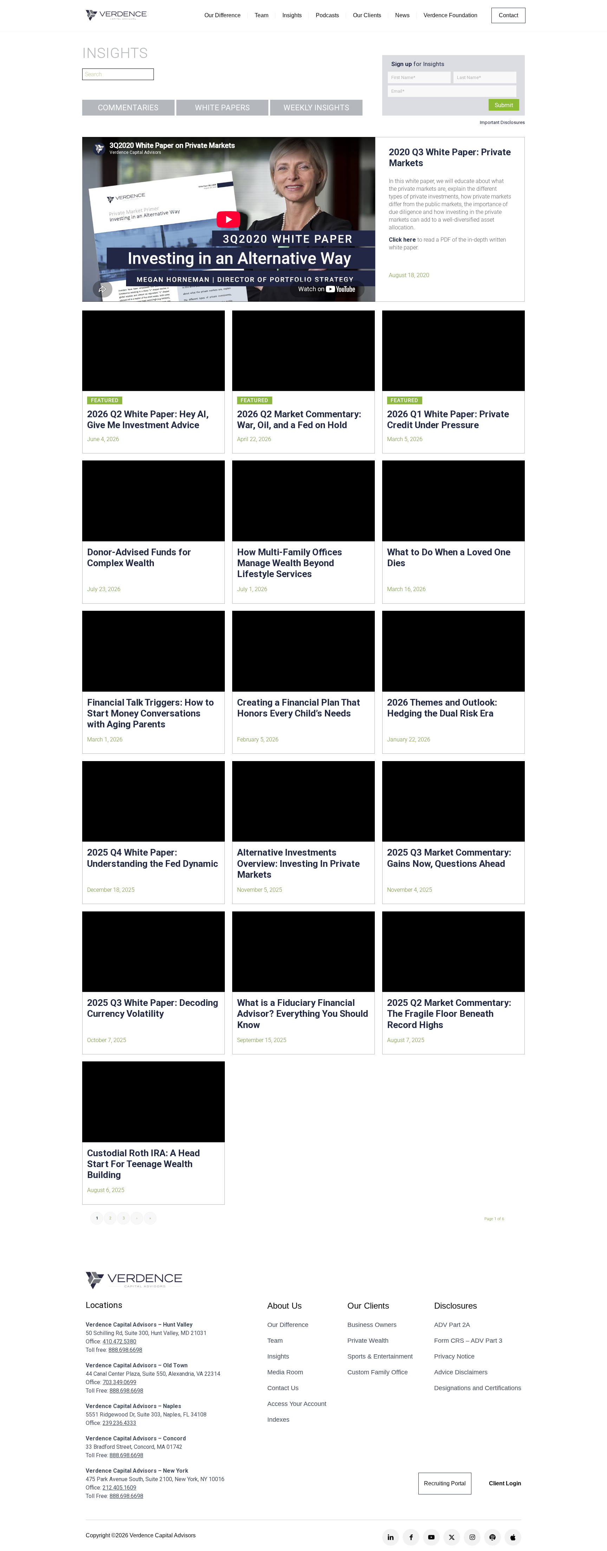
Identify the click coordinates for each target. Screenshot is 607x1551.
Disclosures (455, 1306)
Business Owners (372, 1324)
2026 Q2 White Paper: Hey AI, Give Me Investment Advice (148, 419)
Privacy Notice (454, 1356)
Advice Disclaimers (461, 1372)
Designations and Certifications (477, 1388)
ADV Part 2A (452, 1324)
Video (96, 325)
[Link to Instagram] (472, 1537)
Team (275, 1340)
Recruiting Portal (445, 1483)
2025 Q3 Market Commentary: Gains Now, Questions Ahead (449, 858)
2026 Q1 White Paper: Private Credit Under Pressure (448, 419)
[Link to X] (451, 1537)
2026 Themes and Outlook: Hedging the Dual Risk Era (442, 708)
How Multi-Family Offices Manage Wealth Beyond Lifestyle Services (289, 563)
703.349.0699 (119, 1382)
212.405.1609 (119, 1487)
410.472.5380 (119, 1341)
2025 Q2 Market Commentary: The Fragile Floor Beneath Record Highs (449, 1013)
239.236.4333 (119, 1423)
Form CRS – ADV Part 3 (468, 1340)
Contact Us (283, 1388)
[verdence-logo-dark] (116, 15)
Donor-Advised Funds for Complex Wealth (139, 557)
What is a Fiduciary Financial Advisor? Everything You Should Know (302, 1013)
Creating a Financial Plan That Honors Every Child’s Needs (298, 708)
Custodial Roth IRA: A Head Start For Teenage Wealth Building (143, 1164)
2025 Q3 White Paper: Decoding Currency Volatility (152, 1008)
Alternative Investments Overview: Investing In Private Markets (298, 863)
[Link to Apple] (512, 1537)
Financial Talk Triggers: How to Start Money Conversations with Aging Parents (150, 713)
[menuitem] (222, 15)
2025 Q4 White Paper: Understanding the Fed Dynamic (152, 858)
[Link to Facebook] (411, 1537)
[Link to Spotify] (492, 1537)
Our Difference (287, 1324)
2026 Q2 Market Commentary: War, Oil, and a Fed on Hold (299, 419)
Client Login (505, 1483)
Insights (278, 1356)
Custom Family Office (377, 1372)
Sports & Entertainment (380, 1356)
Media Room (285, 1372)
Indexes (278, 1419)
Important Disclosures (502, 122)
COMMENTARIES (128, 107)
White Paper (96, 342)
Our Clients (368, 1306)
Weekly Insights (316, 107)
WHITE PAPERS (222, 107)
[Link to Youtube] (431, 1537)
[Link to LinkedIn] (390, 1537)
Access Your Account (296, 1403)
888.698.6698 (125, 1350)
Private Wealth (368, 1340)
